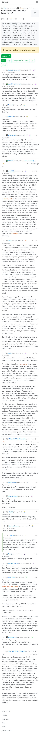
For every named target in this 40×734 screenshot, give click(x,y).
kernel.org (23, 364)
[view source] (23, 19)
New (26, 61)
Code (4, 727)
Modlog (4, 715)
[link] (7, 19)
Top (9, 61)
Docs (3, 723)
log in (15, 50)
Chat (4, 65)
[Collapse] (3, 70)
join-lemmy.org (7, 730)
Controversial (18, 61)
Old (32, 61)
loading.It (14, 233)
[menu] (37, 1)
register (22, 50)
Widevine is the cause (10, 587)
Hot (3, 61)
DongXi (5, 2)
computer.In (8, 199)
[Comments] (35, 13)
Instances (5, 719)
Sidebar (5, 56)
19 (4, 19)
